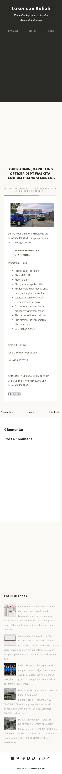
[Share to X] (16, 394)
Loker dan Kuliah (31, 8)
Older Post (53, 412)
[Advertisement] (31, 67)
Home (31, 412)
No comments (35, 191)
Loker (49, 31)
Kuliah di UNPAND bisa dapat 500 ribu (36, 665)
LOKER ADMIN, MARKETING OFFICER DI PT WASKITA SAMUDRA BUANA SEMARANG (30, 173)
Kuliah (32, 31)
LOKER (18, 191)
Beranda (14, 31)
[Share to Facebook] (19, 394)
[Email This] (9, 394)
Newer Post (7, 412)
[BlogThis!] (12, 394)
